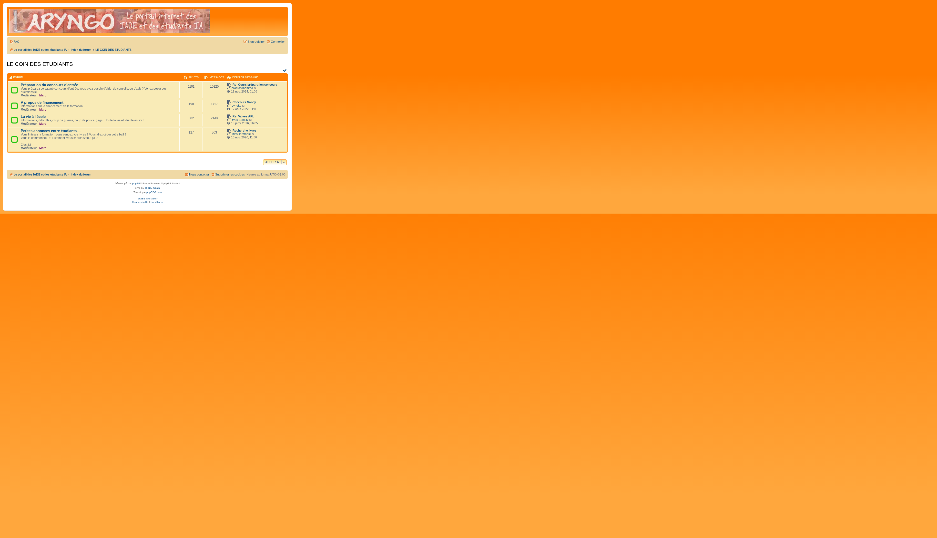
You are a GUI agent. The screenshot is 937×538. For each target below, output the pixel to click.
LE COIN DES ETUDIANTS (40, 64)
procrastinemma (242, 88)
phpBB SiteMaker (147, 198)
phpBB (136, 183)
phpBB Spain (152, 187)
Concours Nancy (244, 102)
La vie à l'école (33, 117)
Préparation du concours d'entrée (49, 85)
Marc (42, 95)
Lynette (236, 105)
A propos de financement (42, 102)
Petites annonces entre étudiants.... (51, 131)
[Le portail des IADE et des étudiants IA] (109, 21)
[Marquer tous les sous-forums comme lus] (285, 70)
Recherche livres (244, 130)
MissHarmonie (241, 134)
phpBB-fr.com (154, 192)
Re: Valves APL (243, 116)
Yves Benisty (240, 120)
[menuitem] (14, 42)
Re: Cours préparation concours (255, 84)
